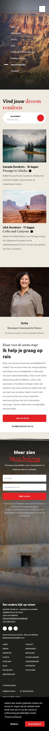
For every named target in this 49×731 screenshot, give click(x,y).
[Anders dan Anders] (13, 599)
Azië (13, 45)
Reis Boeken (30, 648)
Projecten (7, 670)
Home (5, 644)
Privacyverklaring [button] (13, 717)
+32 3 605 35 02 (9, 621)
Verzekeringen (32, 661)
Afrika (14, 39)
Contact (29, 644)
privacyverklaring (31, 506)
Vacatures (30, 670)
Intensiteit (30, 665)
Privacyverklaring (11, 697)
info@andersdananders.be (15, 618)
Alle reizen (16, 32)
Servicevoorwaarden (26, 512)
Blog (5, 665)
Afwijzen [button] (14, 724)
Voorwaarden (9, 685)
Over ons (7, 661)
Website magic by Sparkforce (18, 691)
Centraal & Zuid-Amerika (23, 51)
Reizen (5, 648)
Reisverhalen (9, 674)
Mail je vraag (22, 418)
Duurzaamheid (32, 657)
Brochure (29, 652)
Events (6, 657)
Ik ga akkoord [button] (34, 724)
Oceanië (15, 70)
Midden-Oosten (18, 58)
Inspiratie (7, 652)
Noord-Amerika (18, 64)
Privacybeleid (9, 512)
